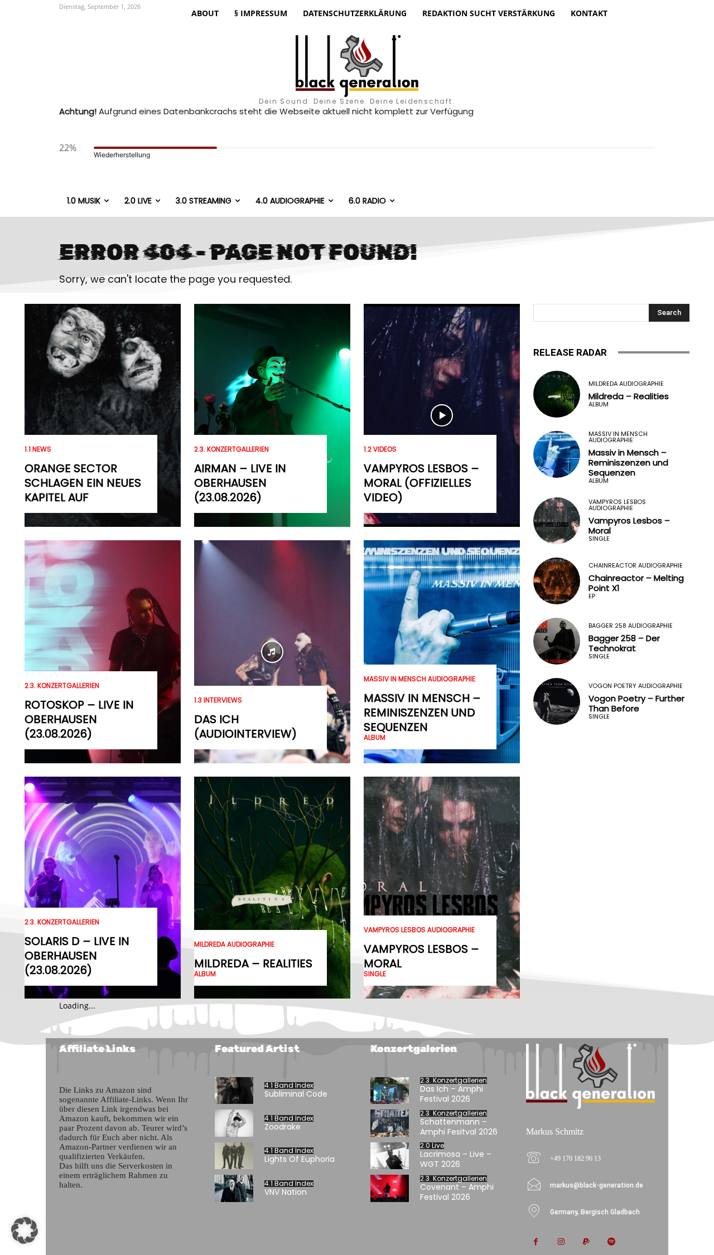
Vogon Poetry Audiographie (635, 686)
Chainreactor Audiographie (635, 566)
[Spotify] (611, 1242)
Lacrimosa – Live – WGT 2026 (455, 1159)
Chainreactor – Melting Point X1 (636, 583)
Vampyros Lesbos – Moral (421, 956)
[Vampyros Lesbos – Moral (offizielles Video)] (442, 415)
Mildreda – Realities (253, 963)
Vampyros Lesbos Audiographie (419, 930)
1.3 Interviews (218, 700)
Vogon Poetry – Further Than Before (636, 703)
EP (591, 596)
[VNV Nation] (234, 1188)
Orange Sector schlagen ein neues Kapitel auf (83, 483)
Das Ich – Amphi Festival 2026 (451, 1093)
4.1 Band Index (288, 1085)
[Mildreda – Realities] (272, 888)
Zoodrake (282, 1126)
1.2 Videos (380, 449)
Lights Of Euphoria (299, 1159)
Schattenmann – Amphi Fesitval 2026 (459, 1126)
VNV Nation (285, 1192)
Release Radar (570, 352)
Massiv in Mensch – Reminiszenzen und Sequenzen (422, 712)
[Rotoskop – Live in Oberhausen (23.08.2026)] (103, 651)
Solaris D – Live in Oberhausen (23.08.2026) (77, 955)
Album (205, 974)
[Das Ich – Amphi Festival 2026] (389, 1090)
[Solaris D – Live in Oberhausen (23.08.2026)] (103, 888)
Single (375, 974)
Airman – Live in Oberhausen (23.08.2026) (240, 483)
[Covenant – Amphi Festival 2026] (389, 1188)
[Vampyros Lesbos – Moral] (442, 888)
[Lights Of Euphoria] (234, 1156)
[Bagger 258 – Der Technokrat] (556, 641)
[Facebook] (536, 1242)
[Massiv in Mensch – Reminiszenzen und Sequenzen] (442, 651)
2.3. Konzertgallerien (62, 685)
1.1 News (38, 449)
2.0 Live (432, 1145)
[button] (24, 1230)
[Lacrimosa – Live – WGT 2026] (389, 1156)
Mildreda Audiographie (234, 944)
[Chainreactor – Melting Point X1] (556, 581)
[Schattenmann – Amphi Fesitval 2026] (389, 1123)
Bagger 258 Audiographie (630, 626)
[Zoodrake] (234, 1123)
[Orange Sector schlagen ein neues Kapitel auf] (103, 415)
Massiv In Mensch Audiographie (419, 679)
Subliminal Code (295, 1093)
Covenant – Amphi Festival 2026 (457, 1192)
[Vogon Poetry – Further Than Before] (556, 701)
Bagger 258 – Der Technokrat (624, 643)
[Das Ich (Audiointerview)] (272, 651)
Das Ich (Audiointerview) (245, 726)
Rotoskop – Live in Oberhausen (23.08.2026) (79, 719)
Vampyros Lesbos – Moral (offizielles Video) (421, 483)
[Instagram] (561, 1242)
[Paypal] (586, 1242)
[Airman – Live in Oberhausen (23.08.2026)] (272, 415)
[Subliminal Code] (234, 1090)
